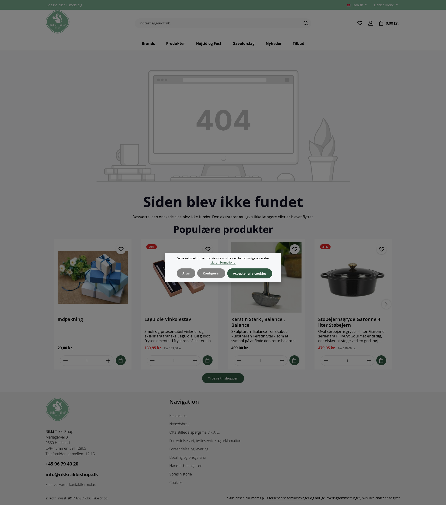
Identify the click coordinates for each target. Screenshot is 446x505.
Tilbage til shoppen (223, 378)
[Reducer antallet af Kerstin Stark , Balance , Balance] (239, 360)
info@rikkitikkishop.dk (72, 474)
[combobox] (217, 23)
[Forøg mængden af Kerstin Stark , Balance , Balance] (282, 360)
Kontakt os (177, 415)
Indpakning (70, 319)
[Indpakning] (93, 277)
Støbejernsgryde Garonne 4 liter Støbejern (349, 322)
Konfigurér (211, 273)
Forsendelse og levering (188, 449)
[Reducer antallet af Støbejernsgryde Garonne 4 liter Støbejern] (326, 360)
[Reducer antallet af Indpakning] (65, 360)
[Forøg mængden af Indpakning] (108, 360)
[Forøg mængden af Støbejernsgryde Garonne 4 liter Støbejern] (369, 360)
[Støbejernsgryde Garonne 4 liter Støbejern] (353, 277)
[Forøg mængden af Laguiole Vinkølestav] (195, 360)
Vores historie (180, 474)
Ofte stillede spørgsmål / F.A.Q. (194, 432)
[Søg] (306, 23)
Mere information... (223, 262)
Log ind (52, 5)
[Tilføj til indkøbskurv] (121, 360)
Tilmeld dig (74, 5)
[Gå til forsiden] (58, 22)
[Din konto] (371, 23)
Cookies (175, 482)
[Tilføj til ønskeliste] (121, 249)
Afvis (186, 273)
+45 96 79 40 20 (62, 464)
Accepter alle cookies (249, 273)
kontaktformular (82, 484)
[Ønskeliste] (360, 23)
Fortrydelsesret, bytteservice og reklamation (205, 440)
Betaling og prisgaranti (187, 457)
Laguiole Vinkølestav (167, 319)
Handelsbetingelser (185, 465)
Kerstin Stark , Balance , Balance (258, 322)
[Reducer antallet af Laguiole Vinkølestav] (152, 360)
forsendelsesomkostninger (289, 498)
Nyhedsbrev (179, 423)
